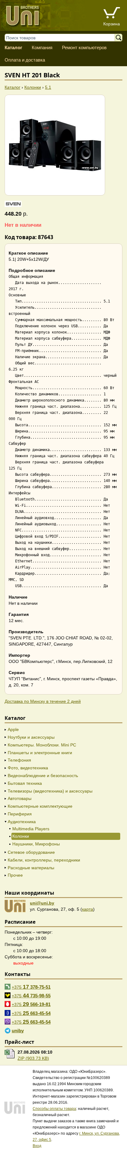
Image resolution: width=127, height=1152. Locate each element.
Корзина (111, 23)
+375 (31, 987)
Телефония (19, 760)
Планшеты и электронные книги (40, 752)
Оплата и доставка (25, 59)
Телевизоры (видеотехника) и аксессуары (50, 791)
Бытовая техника (25, 783)
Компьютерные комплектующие (40, 806)
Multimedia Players (30, 828)
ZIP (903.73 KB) (33, 1058)
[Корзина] (111, 13)
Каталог (13, 47)
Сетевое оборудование (31, 852)
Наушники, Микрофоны (36, 843)
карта (87, 909)
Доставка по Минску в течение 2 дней (43, 701)
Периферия (20, 813)
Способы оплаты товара (54, 1109)
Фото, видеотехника (28, 767)
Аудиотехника (22, 821)
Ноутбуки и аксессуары (31, 737)
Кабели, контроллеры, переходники (44, 860)
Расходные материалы (31, 867)
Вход (37, 1146)
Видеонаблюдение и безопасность (43, 775)
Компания (42, 47)
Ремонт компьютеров (84, 47)
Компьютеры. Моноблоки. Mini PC (42, 744)
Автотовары (19, 798)
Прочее (15, 875)
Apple (13, 729)
